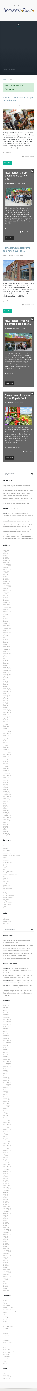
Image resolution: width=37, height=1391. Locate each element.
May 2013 (5, 828)
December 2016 (7, 752)
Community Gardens (8, 852)
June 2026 (5, 553)
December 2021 (7, 648)
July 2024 (5, 593)
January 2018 (6, 730)
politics (4, 892)
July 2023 (5, 614)
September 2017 (7, 737)
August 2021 (6, 655)
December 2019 (7, 690)
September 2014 (7, 800)
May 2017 (5, 744)
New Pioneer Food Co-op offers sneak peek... (18, 322)
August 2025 (6, 571)
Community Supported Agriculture (11, 855)
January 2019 (6, 709)
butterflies (5, 848)
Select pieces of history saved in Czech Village (16, 503)
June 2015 (5, 784)
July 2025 (5, 572)
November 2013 (7, 817)
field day (5, 864)
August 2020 (6, 676)
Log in (4, 918)
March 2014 (6, 810)
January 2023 (6, 625)
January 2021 (6, 667)
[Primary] (18, 25)
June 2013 (5, 826)
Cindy (21, 105)
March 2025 (6, 579)
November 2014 (7, 796)
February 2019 (6, 707)
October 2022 (6, 630)
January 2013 (6, 835)
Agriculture (5, 845)
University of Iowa (7, 902)
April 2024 (5, 599)
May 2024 (5, 597)
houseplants (6, 873)
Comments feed (7, 921)
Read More (7, 163)
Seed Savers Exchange (8, 895)
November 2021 (7, 649)
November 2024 (7, 586)
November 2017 (7, 733)
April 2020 (5, 683)
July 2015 (5, 782)
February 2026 (6, 560)
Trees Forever (6, 899)
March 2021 (6, 663)
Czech (4, 859)
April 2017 (5, 745)
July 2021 (5, 656)
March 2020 (6, 684)
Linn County (6, 881)
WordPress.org (6, 923)
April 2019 (5, 704)
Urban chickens (7, 904)
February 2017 (6, 749)
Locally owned (6, 885)
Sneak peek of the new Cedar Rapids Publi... (18, 397)
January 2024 (6, 604)
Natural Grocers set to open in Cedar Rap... (18, 99)
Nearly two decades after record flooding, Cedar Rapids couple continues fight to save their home (16, 494)
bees (4, 846)
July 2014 (5, 803)
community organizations (13, 447)
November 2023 (7, 607)
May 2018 (5, 723)
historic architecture (8, 871)
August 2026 (6, 550)
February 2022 (6, 644)
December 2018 (7, 711)
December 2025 (7, 564)
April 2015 (5, 787)
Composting (6, 857)
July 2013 (5, 824)
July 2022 (5, 635)
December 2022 (7, 627)
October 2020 (6, 672)
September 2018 (7, 716)
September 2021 (7, 653)
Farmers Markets (7, 862)
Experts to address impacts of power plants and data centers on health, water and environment (17, 499)
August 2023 (6, 613)
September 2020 (7, 674)
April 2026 (5, 557)
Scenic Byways (6, 894)
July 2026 (5, 552)
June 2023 (5, 616)
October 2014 (6, 798)
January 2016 (6, 772)
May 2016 (5, 765)
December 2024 (7, 585)
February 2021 (6, 665)
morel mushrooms (7, 888)
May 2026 (5, 555)
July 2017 (5, 740)
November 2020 (7, 670)
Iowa (4, 876)
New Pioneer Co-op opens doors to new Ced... (16, 175)
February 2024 (6, 602)
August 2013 (6, 822)
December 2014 (7, 794)
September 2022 (7, 632)
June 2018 (5, 721)
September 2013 (7, 821)
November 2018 (7, 712)
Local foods (8, 152)
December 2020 (7, 669)
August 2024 (6, 592)
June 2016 (5, 763)
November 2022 (7, 628)
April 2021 (5, 662)
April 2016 (5, 766)
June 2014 (5, 805)
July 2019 (5, 698)
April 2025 (5, 578)
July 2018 (5, 719)
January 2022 (6, 646)
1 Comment (29, 377)
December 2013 (7, 815)
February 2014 (6, 812)
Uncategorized (6, 901)
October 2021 (6, 651)
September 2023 (7, 611)
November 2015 (7, 775)
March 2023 (6, 621)
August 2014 (6, 801)
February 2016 (6, 770)
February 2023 (6, 623)
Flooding (5, 866)
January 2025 (6, 583)
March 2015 (6, 789)
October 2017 (6, 735)
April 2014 (5, 808)
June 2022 (5, 637)
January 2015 (6, 793)
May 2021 (5, 660)
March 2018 (6, 726)
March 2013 (6, 831)
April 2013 (5, 829)
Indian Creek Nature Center (10, 874)
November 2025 (7, 565)
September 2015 (7, 779)
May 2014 (5, 807)
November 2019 (7, 691)
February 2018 (6, 728)
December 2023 (7, 606)
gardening (5, 867)
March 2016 (6, 768)
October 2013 (6, 819)
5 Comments (28, 451)
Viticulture (5, 908)
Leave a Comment (29, 156)
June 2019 (5, 700)
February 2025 (6, 581)
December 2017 (7, 732)
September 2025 (7, 569)
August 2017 (6, 738)
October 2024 (6, 588)
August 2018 (6, 718)
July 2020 (5, 677)
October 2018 (6, 714)
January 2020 (6, 688)
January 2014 (6, 814)
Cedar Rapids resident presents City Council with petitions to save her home (16, 486)
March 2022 (6, 642)
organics (5, 890)
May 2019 (5, 702)
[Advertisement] (18, 46)
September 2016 (7, 758)
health (4, 869)
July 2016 (5, 761)
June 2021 (5, 658)
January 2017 (6, 751)
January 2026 (6, 562)
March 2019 (6, 705)
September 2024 (7, 590)
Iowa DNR (5, 878)
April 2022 (5, 641)
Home (4, 79)
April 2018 (5, 725)
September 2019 (7, 695)
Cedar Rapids (6, 850)
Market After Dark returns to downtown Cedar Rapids (18, 490)
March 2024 (6, 600)
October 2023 (6, 609)
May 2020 (5, 681)
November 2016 (7, 754)
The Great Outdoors (8, 897)
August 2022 (6, 634)
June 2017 (5, 742)
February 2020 (6, 686)
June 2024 (5, 595)
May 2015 (5, 786)
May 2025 (5, 576)
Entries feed (6, 919)
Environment (6, 860)
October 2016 (6, 756)
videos (4, 906)
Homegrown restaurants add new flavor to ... (17, 249)
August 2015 (6, 780)
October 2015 (6, 777)
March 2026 (6, 558)
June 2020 (5, 679)
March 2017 (6, 747)
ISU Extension (6, 880)
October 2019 (6, 693)
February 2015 (6, 791)
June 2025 (5, 574)
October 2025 (6, 567)
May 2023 (5, 618)
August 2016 (6, 759)
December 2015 (7, 773)
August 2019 (6, 697)
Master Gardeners (7, 887)
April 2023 (5, 620)
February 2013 (6, 833)
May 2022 (5, 639)
